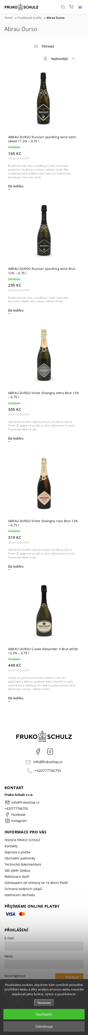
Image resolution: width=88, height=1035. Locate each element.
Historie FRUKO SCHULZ (22, 840)
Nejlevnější (59, 59)
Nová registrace (15, 976)
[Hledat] (63, 6)
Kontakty (11, 846)
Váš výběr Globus (17, 870)
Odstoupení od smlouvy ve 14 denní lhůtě (36, 882)
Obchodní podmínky (20, 858)
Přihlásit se (72, 979)
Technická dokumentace (23, 864)
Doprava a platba (17, 852)
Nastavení (44, 1002)
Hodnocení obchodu (20, 895)
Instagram (50, 751)
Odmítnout (44, 1026)
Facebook (38, 751)
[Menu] (80, 6)
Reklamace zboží (17, 876)
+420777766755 (48, 770)
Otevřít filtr (44, 46)
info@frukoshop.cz (48, 761)
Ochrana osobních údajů (23, 889)
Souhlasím (44, 1014)
